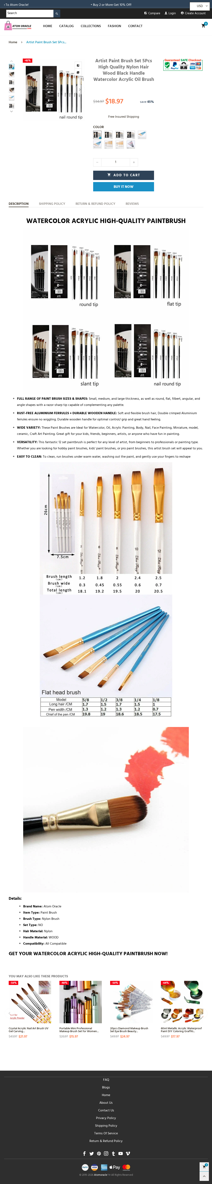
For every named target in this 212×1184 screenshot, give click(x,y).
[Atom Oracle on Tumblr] (113, 1155)
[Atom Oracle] (17, 25)
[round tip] (131, 135)
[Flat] (108, 144)
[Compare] (78, 65)
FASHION (114, 26)
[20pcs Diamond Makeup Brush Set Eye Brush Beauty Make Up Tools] (131, 1002)
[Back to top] (204, 1176)
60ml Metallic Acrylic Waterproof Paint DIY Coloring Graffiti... (181, 1029)
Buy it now (124, 187)
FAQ (106, 1080)
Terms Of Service (106, 1134)
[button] (28, 90)
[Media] (78, 72)
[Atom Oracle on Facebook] (84, 1155)
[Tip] (120, 144)
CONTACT (135, 26)
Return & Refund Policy (106, 1141)
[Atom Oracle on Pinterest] (99, 1155)
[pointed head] (142, 135)
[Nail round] (131, 144)
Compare (154, 14)
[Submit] (56, 13)
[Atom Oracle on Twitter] (91, 1155)
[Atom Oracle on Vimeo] (128, 1155)
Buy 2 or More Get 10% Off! (70, 5)
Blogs (106, 1088)
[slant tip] (120, 135)
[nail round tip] (97, 135)
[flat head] (97, 144)
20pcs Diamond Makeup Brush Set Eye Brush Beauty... (129, 1029)
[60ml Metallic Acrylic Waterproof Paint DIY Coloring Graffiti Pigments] (182, 1002)
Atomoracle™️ (102, 1175)
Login (172, 14)
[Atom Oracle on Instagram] (106, 1155)
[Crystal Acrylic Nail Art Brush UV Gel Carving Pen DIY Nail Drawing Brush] (30, 1002)
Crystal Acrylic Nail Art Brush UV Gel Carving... (28, 1029)
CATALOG (66, 26)
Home (106, 1095)
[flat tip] (108, 135)
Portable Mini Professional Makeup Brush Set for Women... (79, 1029)
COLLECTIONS (91, 26)
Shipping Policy (106, 1126)
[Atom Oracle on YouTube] (120, 1155)
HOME (47, 26)
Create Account (195, 14)
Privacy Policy (106, 1118)
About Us (106, 1103)
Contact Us (106, 1111)
